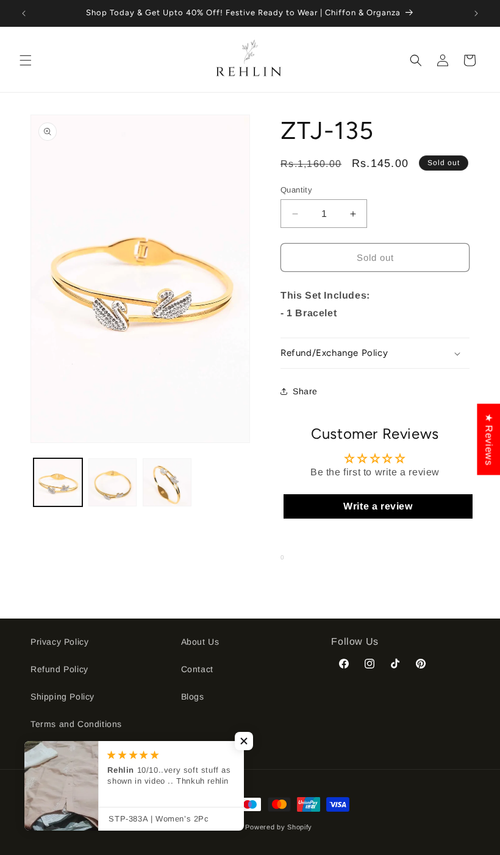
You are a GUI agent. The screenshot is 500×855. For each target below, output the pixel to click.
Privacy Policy (59, 642)
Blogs (192, 696)
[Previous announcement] (23, 13)
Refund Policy (59, 669)
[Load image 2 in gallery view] (112, 482)
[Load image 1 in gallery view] (58, 482)
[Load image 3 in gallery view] (167, 482)
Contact (197, 669)
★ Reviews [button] (489, 439)
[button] (25, 60)
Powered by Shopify (278, 827)
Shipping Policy (62, 696)
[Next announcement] (476, 13)
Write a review (377, 506)
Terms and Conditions (76, 724)
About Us (200, 642)
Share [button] (305, 391)
